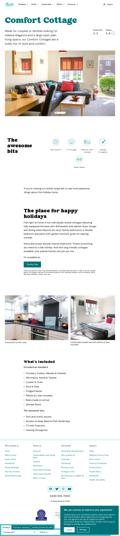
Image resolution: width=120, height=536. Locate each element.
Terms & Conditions (98, 463)
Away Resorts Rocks (42, 470)
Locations (65, 459)
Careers (36, 461)
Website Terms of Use (99, 455)
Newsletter (10, 463)
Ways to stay (10, 455)
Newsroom (37, 466)
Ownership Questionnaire (72, 451)
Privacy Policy (95, 467)
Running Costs (67, 467)
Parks (7, 451)
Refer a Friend (39, 478)
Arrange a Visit (67, 471)
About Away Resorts (42, 474)
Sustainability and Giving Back (44, 456)
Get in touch (94, 459)
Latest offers (10, 459)
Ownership (66, 463)
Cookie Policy (95, 471)
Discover (37, 451)
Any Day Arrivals (12, 471)
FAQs (91, 451)
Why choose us (68, 455)
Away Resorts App (13, 476)
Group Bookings (12, 467)
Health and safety (97, 480)
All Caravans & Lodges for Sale (72, 477)
